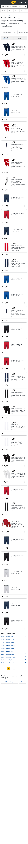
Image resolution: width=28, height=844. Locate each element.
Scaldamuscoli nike (7, 651)
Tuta (16, 10)
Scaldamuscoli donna (7, 654)
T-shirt (3, 10)
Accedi (21, 2)
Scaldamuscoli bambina (8, 645)
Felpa (10, 10)
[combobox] (14, 6)
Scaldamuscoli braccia (7, 663)
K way (22, 10)
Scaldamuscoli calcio (7, 639)
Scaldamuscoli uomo (9, 32)
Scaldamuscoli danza (7, 648)
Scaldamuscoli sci (6, 660)
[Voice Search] (25, 6)
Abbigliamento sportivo (7, 15)
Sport (22, 682)
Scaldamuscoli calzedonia (8, 657)
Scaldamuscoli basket (7, 642)
